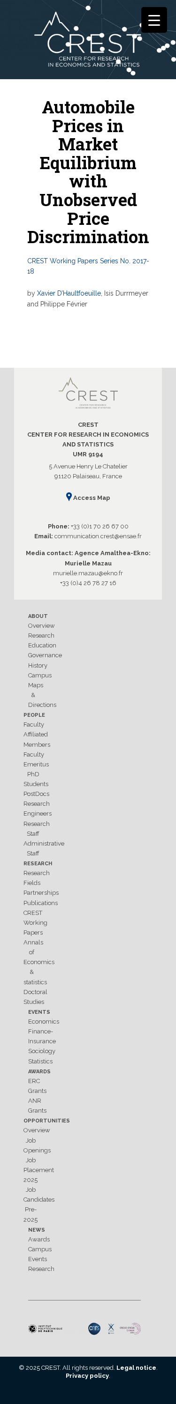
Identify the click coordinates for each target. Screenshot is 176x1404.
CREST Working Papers (35, 922)
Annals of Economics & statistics (38, 962)
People (34, 715)
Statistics (40, 1061)
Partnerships (41, 892)
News (36, 1230)
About (38, 616)
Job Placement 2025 (38, 1170)
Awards (39, 1072)
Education (42, 645)
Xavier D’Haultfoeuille (69, 293)
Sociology (41, 1051)
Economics (43, 1021)
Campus (40, 675)
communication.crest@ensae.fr (98, 536)
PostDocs (36, 793)
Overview (41, 625)
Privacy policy (87, 1375)
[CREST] (88, 41)
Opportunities (46, 1121)
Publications (40, 902)
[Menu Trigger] (154, 20)
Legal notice (136, 1367)
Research (41, 635)
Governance (45, 655)
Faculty (33, 724)
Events (39, 1012)
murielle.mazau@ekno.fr (88, 573)
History (37, 665)
